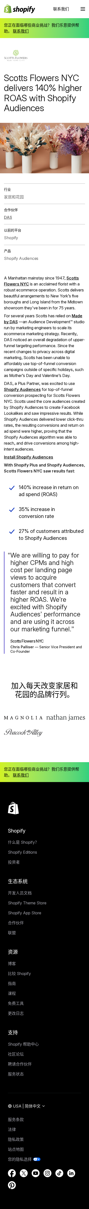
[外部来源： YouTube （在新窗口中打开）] (36, 1173)
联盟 (12, 932)
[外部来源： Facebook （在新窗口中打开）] (12, 1173)
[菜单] (83, 9)
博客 (12, 963)
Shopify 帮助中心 (23, 1044)
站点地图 (16, 1149)
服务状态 (16, 1073)
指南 (12, 983)
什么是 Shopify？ (23, 842)
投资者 (14, 862)
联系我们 (61, 8)
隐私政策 (16, 1139)
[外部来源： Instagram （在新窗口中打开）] (47, 1173)
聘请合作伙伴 (20, 1064)
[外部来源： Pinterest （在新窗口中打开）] (12, 1185)
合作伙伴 (16, 922)
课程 (12, 993)
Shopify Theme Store (27, 902)
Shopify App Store (24, 912)
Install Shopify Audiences (28, 457)
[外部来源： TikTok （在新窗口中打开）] (59, 1173)
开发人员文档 (20, 892)
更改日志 (16, 1013)
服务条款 (16, 1119)
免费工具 (16, 1003)
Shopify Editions (22, 852)
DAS (8, 217)
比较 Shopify (19, 973)
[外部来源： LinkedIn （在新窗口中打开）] (71, 1173)
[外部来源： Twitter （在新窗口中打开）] (24, 1173)
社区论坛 (16, 1054)
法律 (12, 1129)
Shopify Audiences (22, 389)
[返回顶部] (13, 808)
